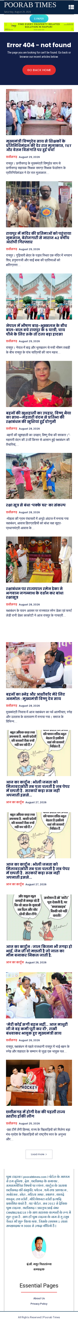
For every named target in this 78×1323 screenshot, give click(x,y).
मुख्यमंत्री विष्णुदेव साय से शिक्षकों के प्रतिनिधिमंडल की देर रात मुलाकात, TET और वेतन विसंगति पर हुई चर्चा (39, 145)
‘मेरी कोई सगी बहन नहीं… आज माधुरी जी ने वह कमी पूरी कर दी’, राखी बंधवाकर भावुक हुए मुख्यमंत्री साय (37, 1029)
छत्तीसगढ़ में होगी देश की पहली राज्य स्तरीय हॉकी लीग (35, 1114)
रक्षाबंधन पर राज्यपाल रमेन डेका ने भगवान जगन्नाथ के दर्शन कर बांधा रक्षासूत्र (34, 593)
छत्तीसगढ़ (11, 157)
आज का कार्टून (15, 802)
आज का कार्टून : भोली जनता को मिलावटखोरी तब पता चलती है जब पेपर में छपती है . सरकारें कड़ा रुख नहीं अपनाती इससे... (38, 789)
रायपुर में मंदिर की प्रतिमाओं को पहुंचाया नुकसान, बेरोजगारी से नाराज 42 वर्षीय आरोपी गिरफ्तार (38, 238)
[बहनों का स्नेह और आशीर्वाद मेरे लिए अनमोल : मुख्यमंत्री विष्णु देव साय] (39, 665)
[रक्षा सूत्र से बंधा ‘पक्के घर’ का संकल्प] (39, 476)
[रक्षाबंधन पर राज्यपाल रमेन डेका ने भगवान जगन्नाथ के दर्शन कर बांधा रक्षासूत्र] (39, 560)
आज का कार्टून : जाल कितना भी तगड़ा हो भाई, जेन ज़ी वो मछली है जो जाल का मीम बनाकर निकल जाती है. (39, 951)
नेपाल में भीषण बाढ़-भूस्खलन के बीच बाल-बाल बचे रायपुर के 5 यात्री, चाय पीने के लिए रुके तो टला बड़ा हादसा (36, 330)
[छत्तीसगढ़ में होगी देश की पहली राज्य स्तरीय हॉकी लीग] (39, 1083)
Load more (37, 1154)
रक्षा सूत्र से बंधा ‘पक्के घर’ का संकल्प (36, 505)
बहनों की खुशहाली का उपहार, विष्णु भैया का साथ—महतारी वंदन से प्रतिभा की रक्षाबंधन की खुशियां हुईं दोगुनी (38, 417)
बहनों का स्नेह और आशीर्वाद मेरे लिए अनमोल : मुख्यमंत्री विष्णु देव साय (35, 696)
